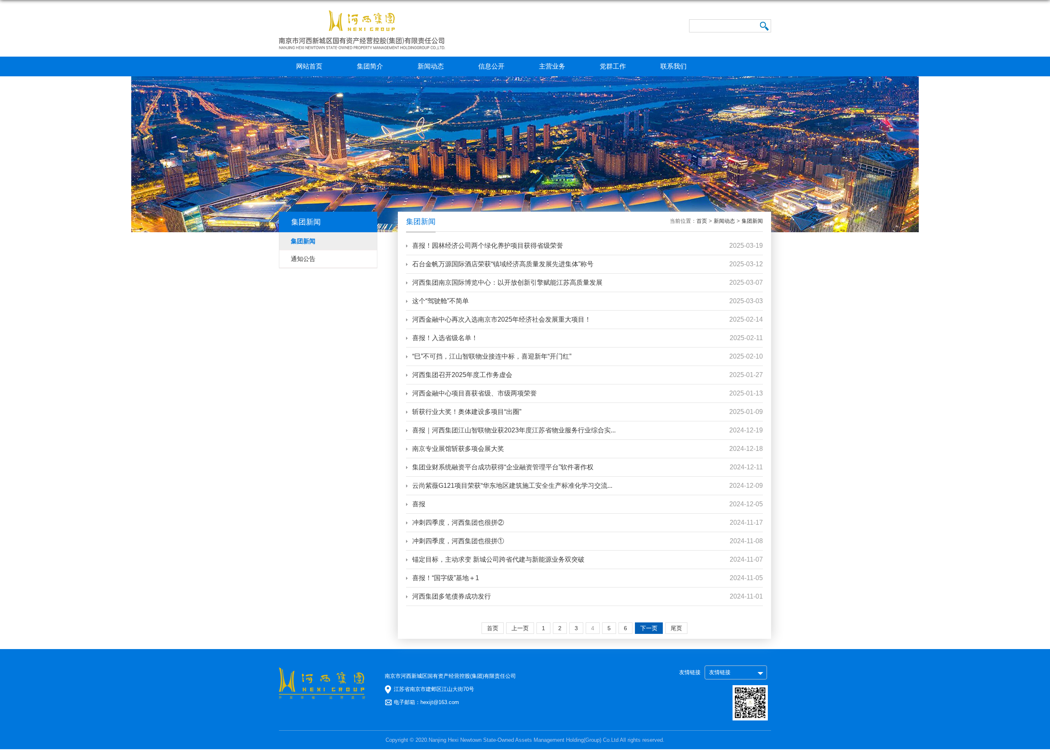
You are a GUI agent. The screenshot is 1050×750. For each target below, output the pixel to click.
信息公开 (491, 66)
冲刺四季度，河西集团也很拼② (458, 522)
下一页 (648, 628)
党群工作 (613, 66)
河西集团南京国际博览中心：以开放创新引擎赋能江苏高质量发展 (507, 282)
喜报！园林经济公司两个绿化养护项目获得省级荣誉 (487, 245)
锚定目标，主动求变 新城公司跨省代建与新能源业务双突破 (498, 559)
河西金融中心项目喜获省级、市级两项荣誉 (474, 393)
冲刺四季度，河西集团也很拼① (458, 540)
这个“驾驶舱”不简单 (440, 300)
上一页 (520, 628)
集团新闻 (752, 221)
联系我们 (673, 66)
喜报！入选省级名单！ (445, 337)
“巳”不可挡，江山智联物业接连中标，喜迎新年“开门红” (491, 356)
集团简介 (370, 66)
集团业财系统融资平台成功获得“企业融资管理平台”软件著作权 (502, 467)
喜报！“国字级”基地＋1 (445, 577)
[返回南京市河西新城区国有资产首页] (362, 13)
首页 (701, 221)
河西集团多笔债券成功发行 (451, 596)
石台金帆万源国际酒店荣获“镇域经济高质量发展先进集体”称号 (502, 264)
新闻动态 (431, 66)
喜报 (418, 504)
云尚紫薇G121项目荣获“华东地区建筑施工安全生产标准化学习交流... (512, 485)
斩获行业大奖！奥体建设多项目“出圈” (466, 411)
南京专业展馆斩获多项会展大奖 (458, 448)
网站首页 (309, 66)
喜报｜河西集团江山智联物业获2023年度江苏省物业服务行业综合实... (514, 430)
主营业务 (552, 66)
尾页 (676, 628)
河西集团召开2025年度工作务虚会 (462, 374)
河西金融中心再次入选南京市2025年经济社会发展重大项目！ (501, 319)
